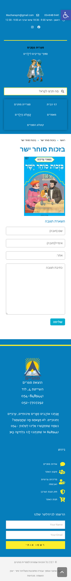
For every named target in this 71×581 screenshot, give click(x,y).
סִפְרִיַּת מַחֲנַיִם (35, 47)
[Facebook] (39, 27)
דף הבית (52, 104)
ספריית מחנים (22, 104)
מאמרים (51, 115)
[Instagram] (32, 27)
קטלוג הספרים (35, 125)
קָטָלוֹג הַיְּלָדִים (23, 115)
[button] (66, 15)
